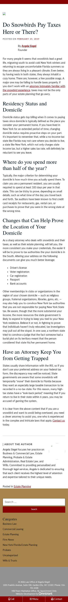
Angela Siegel (29, 46)
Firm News (8, 540)
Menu (35, 599)
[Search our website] (34, 502)
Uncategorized (10, 555)
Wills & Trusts (10, 561)
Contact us (59, 420)
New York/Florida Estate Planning (20, 545)
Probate (7, 550)
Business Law (10, 524)
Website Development (26, 594)
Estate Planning (22, 486)
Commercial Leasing (13, 529)
